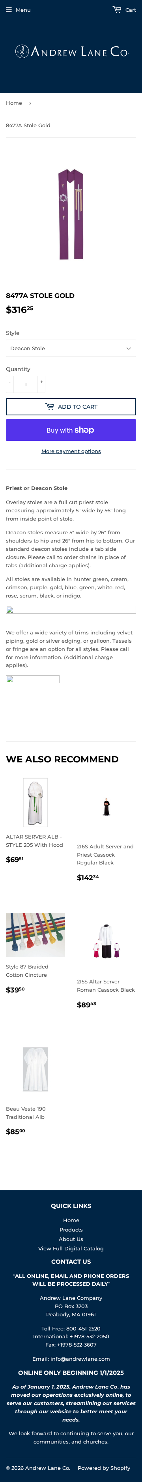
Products (71, 1229)
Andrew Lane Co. (47, 1468)
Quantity (18, 369)
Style (13, 332)
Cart (130, 10)
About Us (71, 1239)
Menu (23, 10)
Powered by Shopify (104, 1468)
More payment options (71, 451)
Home (14, 103)
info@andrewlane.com (80, 1359)
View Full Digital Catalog (71, 1248)
